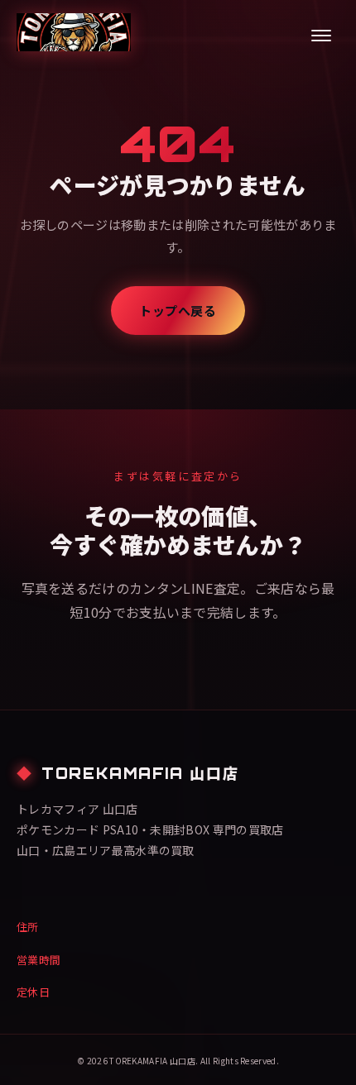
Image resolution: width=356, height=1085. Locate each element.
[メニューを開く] (321, 35)
